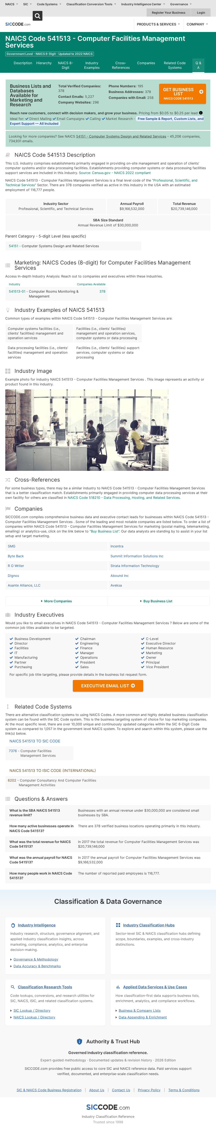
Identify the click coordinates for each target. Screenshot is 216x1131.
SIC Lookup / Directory (32, 1010)
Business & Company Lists (140, 1010)
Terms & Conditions (184, 1090)
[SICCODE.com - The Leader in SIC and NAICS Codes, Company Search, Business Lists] (18, 24)
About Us (96, 1090)
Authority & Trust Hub (113, 1041)
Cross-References (121, 65)
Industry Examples (92, 65)
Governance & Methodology (36, 959)
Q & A (198, 65)
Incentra (117, 546)
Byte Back (16, 556)
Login (201, 12)
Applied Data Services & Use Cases (155, 987)
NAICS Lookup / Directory (34, 1017)
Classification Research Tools (45, 987)
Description (23, 63)
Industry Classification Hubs (149, 925)
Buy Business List (157, 601)
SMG (11, 546)
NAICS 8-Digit (65, 65)
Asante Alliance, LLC (24, 585)
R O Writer (16, 566)
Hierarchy (44, 63)
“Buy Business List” (104, 531)
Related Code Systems (175, 65)
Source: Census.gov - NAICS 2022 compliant (115, 173)
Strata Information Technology (135, 566)
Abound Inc (120, 575)
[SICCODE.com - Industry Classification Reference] (108, 1107)
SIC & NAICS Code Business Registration (49, 1090)
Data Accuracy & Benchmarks (37, 966)
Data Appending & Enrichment (143, 1017)
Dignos (13, 575)
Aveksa (116, 585)
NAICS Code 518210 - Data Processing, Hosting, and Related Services (124, 497)
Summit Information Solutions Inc (137, 556)
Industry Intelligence (37, 925)
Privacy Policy (149, 1090)
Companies (146, 63)
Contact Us (121, 1090)
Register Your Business (168, 12)
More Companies (58, 601)
